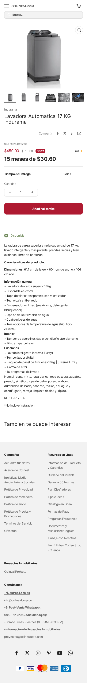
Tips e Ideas (56, 497)
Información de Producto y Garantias (64, 465)
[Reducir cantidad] (9, 192)
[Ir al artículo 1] (10, 98)
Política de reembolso (18, 497)
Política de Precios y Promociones (17, 514)
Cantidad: (10, 183)
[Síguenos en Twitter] (27, 653)
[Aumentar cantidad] (32, 192)
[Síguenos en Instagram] (38, 653)
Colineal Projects (15, 571)
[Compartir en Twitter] (64, 133)
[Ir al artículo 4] (51, 98)
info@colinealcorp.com (19, 600)
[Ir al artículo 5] (64, 98)
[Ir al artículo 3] (37, 98)
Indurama (10, 109)
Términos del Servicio (18, 523)
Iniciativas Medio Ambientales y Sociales (19, 480)
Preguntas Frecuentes (62, 518)
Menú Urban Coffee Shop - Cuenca (65, 547)
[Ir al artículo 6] (78, 98)
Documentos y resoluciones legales (61, 528)
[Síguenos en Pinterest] (49, 653)
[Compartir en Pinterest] (72, 133)
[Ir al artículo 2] (24, 98)
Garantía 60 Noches (61, 482)
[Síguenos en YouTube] (60, 653)
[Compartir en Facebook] (57, 133)
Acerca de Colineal (16, 470)
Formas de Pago (58, 511)
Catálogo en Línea (60, 504)
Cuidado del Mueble (61, 475)
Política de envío (15, 504)
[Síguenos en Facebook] (16, 653)
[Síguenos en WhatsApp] (70, 653)
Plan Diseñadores (59, 489)
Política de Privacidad (18, 489)
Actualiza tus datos (17, 463)
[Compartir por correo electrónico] (79, 133)
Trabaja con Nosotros (62, 538)
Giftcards (10, 531)
